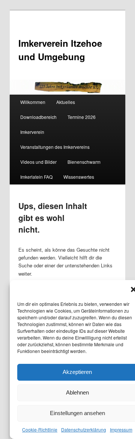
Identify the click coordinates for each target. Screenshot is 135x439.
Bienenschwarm (84, 162)
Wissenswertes (78, 177)
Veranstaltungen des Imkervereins (55, 147)
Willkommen (32, 102)
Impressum (121, 429)
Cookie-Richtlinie (39, 429)
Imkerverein (32, 132)
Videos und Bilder (38, 162)
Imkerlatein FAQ (36, 177)
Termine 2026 (82, 117)
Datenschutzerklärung (83, 429)
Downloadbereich (38, 117)
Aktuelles (65, 102)
